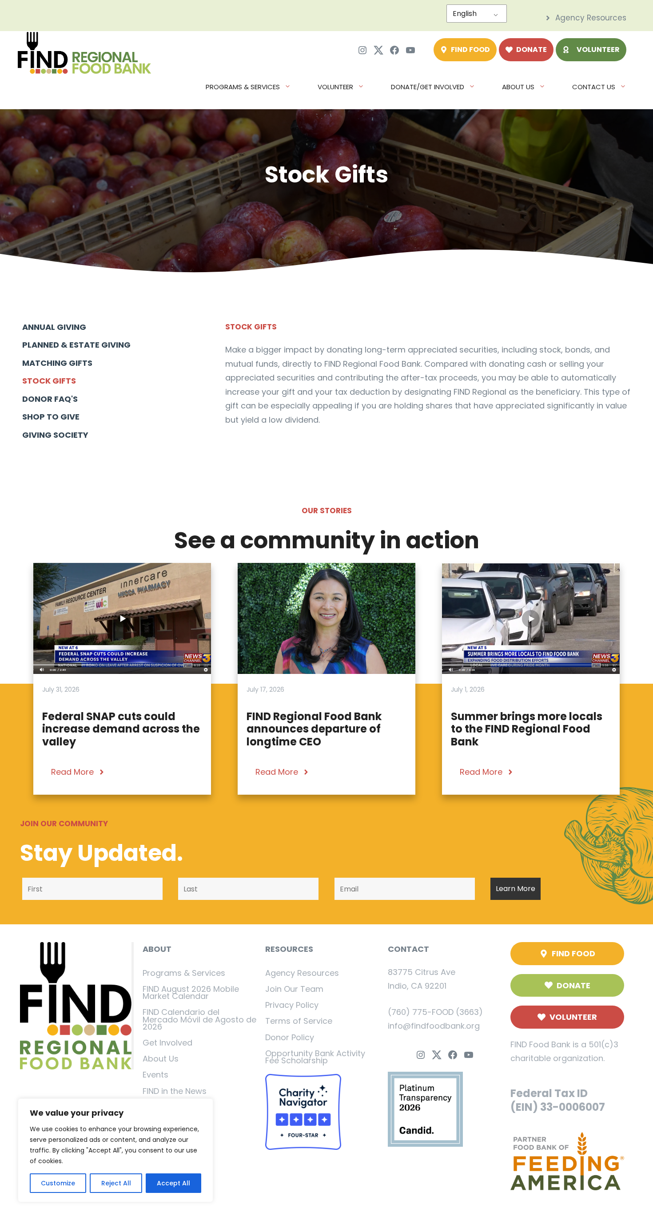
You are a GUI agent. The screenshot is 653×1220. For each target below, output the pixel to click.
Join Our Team (294, 988)
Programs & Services (184, 972)
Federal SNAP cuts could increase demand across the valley (121, 729)
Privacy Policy (292, 1004)
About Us (161, 1058)
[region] (115, 1150)
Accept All (173, 1183)
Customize (58, 1183)
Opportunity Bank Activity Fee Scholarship (315, 1057)
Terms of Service (298, 1020)
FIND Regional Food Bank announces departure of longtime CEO (314, 729)
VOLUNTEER (335, 86)
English (465, 13)
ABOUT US (518, 86)
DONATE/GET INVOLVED (427, 86)
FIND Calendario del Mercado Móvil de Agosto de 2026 (199, 1019)
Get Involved (167, 1042)
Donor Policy (289, 1037)
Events (155, 1074)
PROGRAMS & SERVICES (243, 86)
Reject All (116, 1183)
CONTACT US (593, 86)
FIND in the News (175, 1091)
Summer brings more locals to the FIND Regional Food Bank (526, 729)
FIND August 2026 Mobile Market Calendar (191, 992)
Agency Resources (302, 972)
